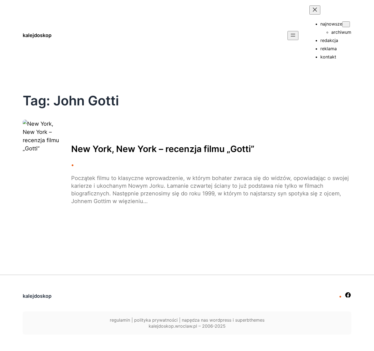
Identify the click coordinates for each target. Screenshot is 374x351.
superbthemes (249, 320)
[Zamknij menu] (314, 10)
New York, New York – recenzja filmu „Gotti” (162, 149)
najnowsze (331, 24)
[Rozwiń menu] (292, 35)
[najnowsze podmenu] (346, 24)
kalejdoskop (37, 35)
